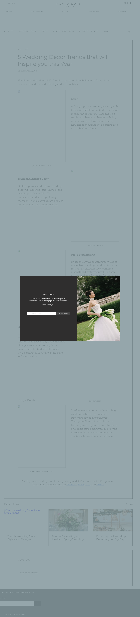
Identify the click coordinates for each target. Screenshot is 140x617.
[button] (116, 279)
